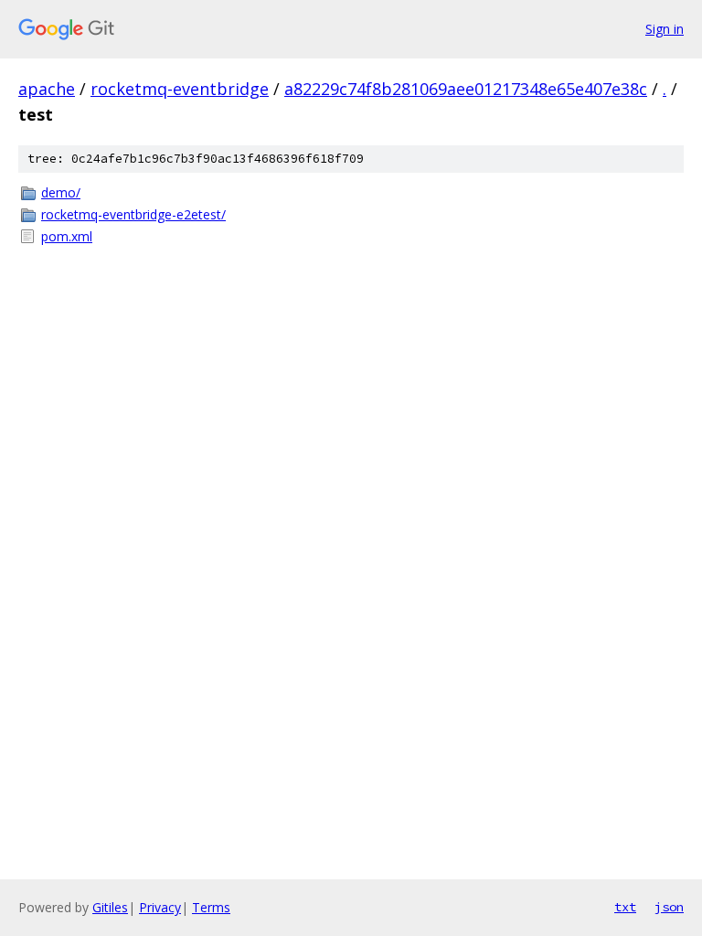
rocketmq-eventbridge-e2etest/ (133, 214)
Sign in (664, 28)
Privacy (160, 907)
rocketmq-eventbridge (179, 89)
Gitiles (110, 907)
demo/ (60, 192)
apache (46, 89)
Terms (211, 907)
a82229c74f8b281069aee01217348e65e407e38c (465, 89)
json (669, 907)
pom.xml (66, 236)
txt (625, 907)
